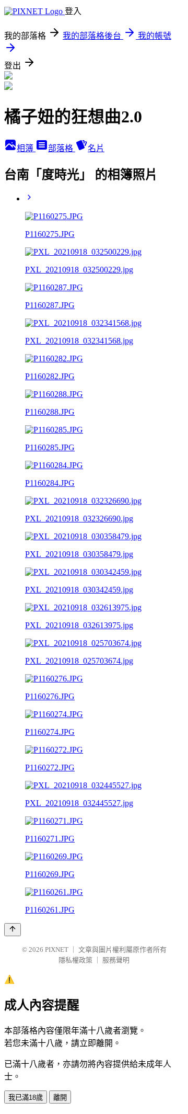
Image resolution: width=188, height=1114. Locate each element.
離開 (60, 1097)
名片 (96, 148)
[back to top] (12, 929)
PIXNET (56, 949)
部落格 (61, 148)
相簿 (26, 148)
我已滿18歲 (25, 1097)
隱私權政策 (75, 960)
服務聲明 (116, 960)
